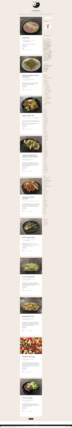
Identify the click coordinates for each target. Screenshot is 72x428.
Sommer (50, 57)
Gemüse (44, 46)
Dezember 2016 (46, 151)
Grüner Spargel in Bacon (28, 237)
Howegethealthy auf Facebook (47, 35)
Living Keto (45, 201)
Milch (47, 52)
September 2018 (46, 122)
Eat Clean (45, 189)
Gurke (51, 46)
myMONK (45, 208)
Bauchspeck (51, 41)
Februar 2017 (45, 148)
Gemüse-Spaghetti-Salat (29, 282)
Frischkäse (48, 44)
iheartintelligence (45, 200)
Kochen (45, 50)
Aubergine (44, 41)
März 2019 (45, 114)
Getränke (46, 93)
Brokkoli (50, 42)
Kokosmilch (49, 50)
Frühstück (45, 45)
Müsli (49, 52)
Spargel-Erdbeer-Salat (28, 115)
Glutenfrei (49, 46)
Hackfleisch (45, 47)
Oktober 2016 (45, 154)
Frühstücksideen (47, 89)
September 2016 (46, 155)
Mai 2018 (45, 128)
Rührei (44, 56)
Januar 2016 (45, 166)
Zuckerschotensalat (46, 69)
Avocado (47, 41)
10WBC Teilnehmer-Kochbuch (47, 177)
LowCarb (50, 51)
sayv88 (28, 79)
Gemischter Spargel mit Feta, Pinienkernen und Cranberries (30, 156)
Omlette (50, 53)
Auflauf (46, 41)
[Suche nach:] (48, 18)
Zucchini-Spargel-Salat (28, 277)
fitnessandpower (45, 194)
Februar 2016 (45, 165)
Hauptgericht (46, 48)
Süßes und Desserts (47, 102)
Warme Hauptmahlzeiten (48, 98)
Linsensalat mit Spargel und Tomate (28, 198)
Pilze (51, 54)
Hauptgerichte (46, 94)
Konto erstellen (46, 219)
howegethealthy (36, 10)
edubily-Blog (45, 190)
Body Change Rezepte (46, 183)
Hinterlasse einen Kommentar (26, 41)
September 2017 (46, 139)
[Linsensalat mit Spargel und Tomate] (31, 194)
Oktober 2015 (45, 170)
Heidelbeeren (49, 48)
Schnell (49, 56)
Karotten (50, 49)
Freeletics (45, 44)
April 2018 (45, 129)
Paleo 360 (45, 209)
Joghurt (48, 49)
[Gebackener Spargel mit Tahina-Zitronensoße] (31, 72)
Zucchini (45, 60)
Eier (48, 43)
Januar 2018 (45, 133)
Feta (49, 43)
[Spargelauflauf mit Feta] (31, 313)
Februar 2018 (45, 132)
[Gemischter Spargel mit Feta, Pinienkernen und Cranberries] (31, 152)
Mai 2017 (45, 144)
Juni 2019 (45, 110)
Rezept (49, 55)
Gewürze (46, 46)
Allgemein (45, 76)
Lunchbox (31, 279)
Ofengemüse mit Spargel (28, 357)
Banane (49, 41)
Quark (44, 55)
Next (50, 52)
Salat (45, 56)
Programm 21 (45, 211)
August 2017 (45, 140)
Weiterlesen (24, 86)
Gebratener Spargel (27, 398)
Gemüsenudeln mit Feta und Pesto (48, 65)
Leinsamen (47, 51)
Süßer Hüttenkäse (46, 68)
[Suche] (51, 18)
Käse (50, 50)
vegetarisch (45, 59)
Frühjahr (50, 44)
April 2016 (45, 162)
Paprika (45, 54)
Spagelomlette (25, 38)
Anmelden (45, 220)
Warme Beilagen (32, 79)
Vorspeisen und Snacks (47, 103)
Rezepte (45, 82)
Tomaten (47, 58)
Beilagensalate (47, 85)
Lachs (45, 51)
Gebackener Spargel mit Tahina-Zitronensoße (30, 76)
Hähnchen (46, 49)
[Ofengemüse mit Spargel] (31, 353)
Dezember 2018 (46, 118)
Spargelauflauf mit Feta (28, 316)
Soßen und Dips (47, 86)
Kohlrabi (47, 50)
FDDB (44, 193)
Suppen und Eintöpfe (48, 97)
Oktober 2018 (45, 121)
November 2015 (46, 169)
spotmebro (45, 212)
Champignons (45, 43)
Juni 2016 (45, 159)
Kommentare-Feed (46, 223)
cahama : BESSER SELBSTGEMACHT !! (48, 186)
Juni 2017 (45, 143)
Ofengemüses (36, 362)
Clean (47, 43)
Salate (33, 279)
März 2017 (45, 147)
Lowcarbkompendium (46, 205)
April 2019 (45, 113)
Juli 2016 (45, 158)
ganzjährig (48, 45)
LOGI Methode (45, 204)
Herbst (44, 49)
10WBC (48, 39)
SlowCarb (46, 57)
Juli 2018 (45, 125)
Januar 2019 (45, 117)
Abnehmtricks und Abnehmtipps (47, 180)
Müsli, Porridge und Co (48, 90)
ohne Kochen (48, 53)
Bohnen (48, 42)
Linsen (48, 51)
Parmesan (46, 54)
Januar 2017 (45, 150)
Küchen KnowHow (46, 81)
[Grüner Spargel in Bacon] (31, 234)
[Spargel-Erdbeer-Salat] (31, 112)
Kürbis (44, 51)
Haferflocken (47, 47)
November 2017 (46, 136)
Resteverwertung (46, 55)
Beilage (45, 42)
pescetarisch (49, 54)
